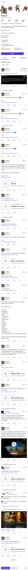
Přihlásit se (14, 568)
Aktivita (5, 57)
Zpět (4, 1)
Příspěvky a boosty (5, 62)
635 (9, 21)
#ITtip (7, 65)
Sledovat (12, 53)
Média (13, 57)
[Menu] (25, 53)
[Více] (26, 86)
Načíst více (14, 559)
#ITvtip (3, 65)
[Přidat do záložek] (20, 86)
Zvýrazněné (23, 57)
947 (2, 21)
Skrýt (24, 76)
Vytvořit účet (5, 568)
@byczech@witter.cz (5, 17)
